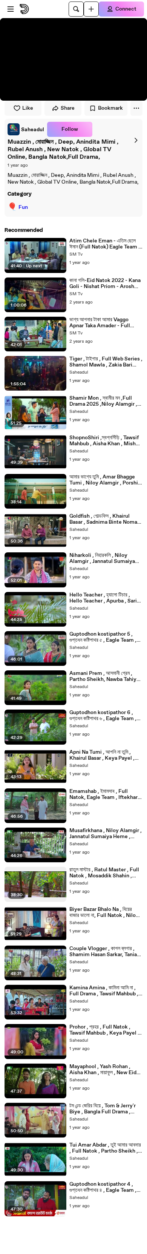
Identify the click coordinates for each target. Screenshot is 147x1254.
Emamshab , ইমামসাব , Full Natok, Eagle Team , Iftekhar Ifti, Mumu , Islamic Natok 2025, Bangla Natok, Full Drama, (103, 794)
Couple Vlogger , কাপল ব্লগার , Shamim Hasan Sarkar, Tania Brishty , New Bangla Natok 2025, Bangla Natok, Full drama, (103, 952)
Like (27, 108)
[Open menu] (11, 9)
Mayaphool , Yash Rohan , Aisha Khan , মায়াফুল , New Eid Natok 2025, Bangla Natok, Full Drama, (102, 1070)
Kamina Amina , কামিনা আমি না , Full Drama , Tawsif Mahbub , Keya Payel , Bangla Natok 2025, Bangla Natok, (103, 991)
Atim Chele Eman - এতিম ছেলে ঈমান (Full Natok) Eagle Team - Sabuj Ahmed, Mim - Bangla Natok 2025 (105, 244)
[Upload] (91, 9)
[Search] (76, 9)
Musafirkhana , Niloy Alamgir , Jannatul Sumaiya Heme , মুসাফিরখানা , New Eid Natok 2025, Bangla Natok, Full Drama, (105, 834)
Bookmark (110, 108)
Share (68, 108)
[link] (26, 129)
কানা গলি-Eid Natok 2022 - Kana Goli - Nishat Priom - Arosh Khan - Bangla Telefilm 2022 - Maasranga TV (105, 283)
